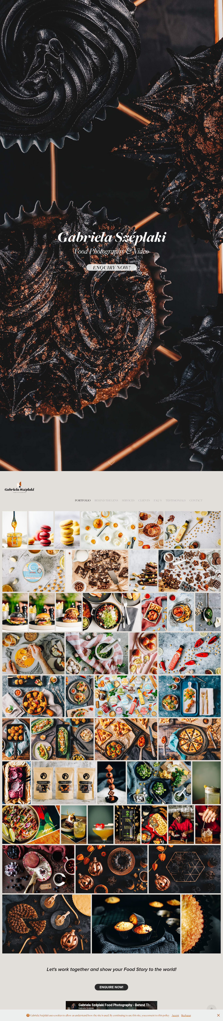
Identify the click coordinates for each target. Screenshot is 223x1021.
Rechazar (186, 1015)
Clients (144, 500)
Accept (175, 1015)
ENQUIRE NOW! (111, 987)
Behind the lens (106, 500)
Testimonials (176, 500)
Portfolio (83, 500)
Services (128, 500)
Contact (196, 500)
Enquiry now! (111, 267)
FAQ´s (158, 500)
